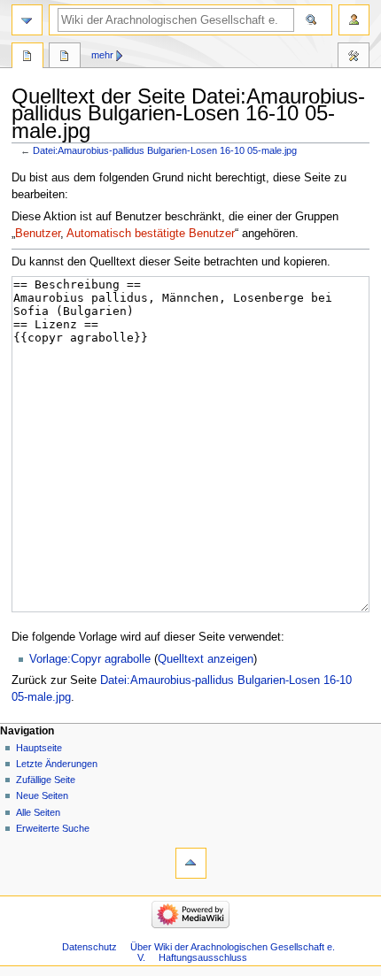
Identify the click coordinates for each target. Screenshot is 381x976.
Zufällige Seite (45, 779)
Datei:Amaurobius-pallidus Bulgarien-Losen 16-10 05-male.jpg (165, 150)
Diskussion (65, 57)
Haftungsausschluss (203, 957)
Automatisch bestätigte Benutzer (150, 233)
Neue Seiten (42, 795)
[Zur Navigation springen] (27, 19)
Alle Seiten (38, 812)
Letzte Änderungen (56, 763)
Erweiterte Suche (52, 828)
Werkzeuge (353, 57)
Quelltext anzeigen (205, 659)
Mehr (102, 55)
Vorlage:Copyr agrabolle (90, 659)
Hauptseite (39, 747)
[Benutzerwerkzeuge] (353, 19)
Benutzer (37, 233)
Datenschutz (89, 946)
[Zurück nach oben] (190, 863)
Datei (27, 57)
